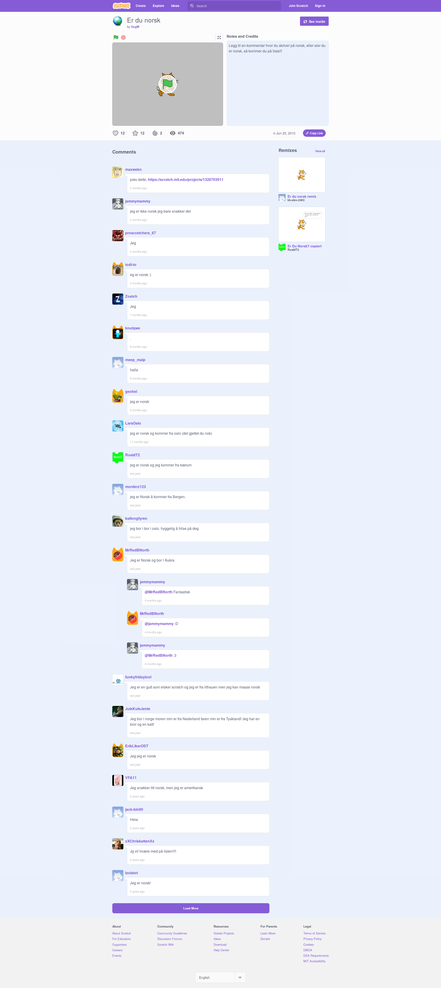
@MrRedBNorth (158, 591)
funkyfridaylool (138, 677)
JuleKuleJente (137, 708)
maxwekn (133, 169)
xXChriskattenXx (139, 841)
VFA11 (131, 777)
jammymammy (137, 201)
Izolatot (131, 872)
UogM (135, 27)
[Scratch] (121, 5)
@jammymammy (159, 623)
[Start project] (116, 37)
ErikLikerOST (136, 745)
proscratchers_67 (140, 232)
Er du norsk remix (302, 196)
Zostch (131, 296)
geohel (131, 391)
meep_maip (135, 359)
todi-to (130, 264)
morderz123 (135, 486)
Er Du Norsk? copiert (305, 246)
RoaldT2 (132, 454)
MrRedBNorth (137, 550)
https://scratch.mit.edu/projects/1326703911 (185, 179)
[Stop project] (123, 37)
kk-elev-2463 (296, 200)
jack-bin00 (134, 809)
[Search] (192, 5)
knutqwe (132, 328)
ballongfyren (136, 518)
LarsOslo (133, 423)
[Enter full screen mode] (219, 37)
